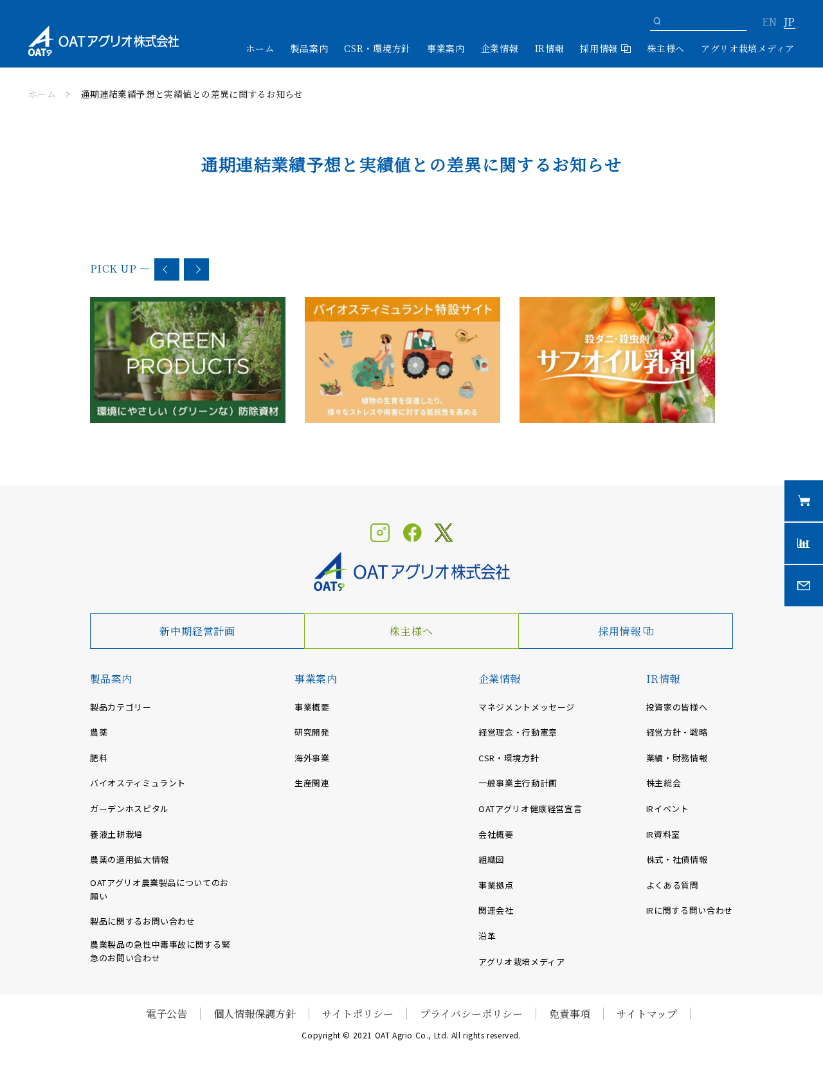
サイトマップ (647, 1014)
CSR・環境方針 (377, 48)
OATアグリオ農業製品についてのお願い (159, 889)
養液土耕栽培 (116, 834)
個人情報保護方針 (254, 1014)
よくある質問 (672, 885)
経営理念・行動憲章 (517, 732)
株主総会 (664, 783)
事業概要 (312, 707)
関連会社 (496, 910)
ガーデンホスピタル (129, 808)
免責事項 (569, 1014)
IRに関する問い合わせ (689, 910)
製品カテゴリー (121, 707)
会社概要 (496, 834)
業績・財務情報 (677, 758)
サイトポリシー (357, 1014)
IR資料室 (663, 834)
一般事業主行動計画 (517, 783)
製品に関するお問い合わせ (142, 921)
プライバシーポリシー (471, 1014)
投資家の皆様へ (677, 707)
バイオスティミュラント (138, 783)
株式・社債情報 (677, 859)
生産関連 (312, 783)
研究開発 (312, 732)
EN (769, 22)
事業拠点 (496, 885)
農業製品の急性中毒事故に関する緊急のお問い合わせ (160, 951)
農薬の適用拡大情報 (129, 859)
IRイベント (667, 808)
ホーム (260, 48)
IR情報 (663, 678)
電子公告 (166, 1014)
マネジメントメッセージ (526, 707)
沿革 (487, 936)
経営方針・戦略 (677, 732)
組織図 (491, 859)
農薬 (98, 732)
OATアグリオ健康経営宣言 (530, 808)
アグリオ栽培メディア (748, 48)
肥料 (98, 758)
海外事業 (312, 758)
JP (789, 22)
